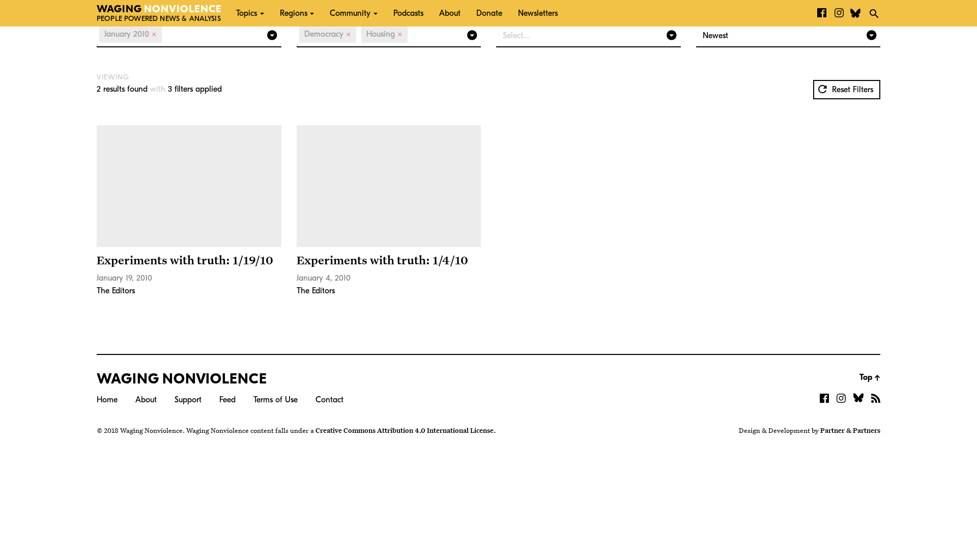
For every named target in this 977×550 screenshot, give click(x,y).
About (450, 13)
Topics (246, 13)
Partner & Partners (850, 430)
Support (188, 399)
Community (350, 13)
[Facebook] (821, 13)
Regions (293, 13)
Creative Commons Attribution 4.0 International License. (405, 430)
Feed (227, 399)
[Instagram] (839, 13)
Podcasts (408, 13)
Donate (489, 13)
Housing (384, 34)
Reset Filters (851, 89)
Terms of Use (275, 399)
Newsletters (538, 13)
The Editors (116, 290)
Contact (329, 399)
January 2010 (130, 34)
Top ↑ (869, 377)
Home (107, 399)
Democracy (327, 34)
